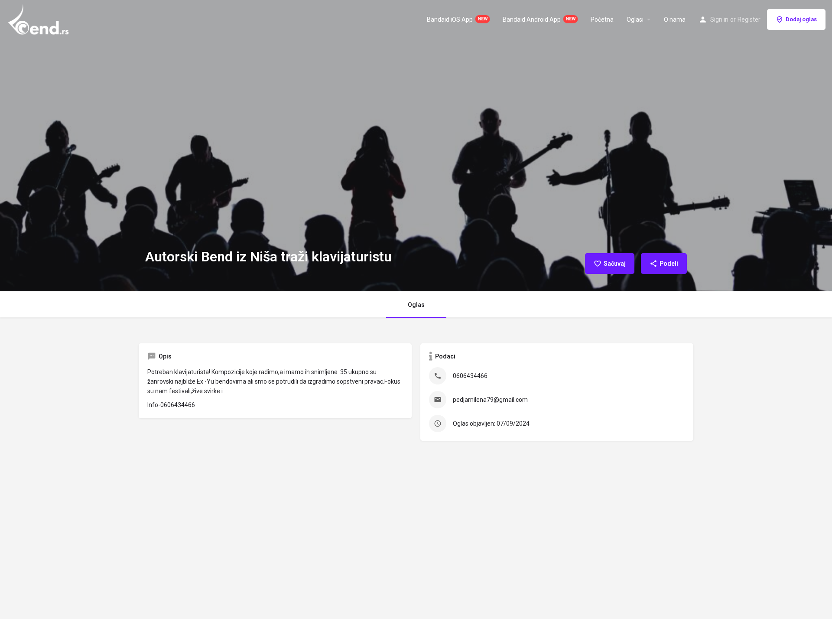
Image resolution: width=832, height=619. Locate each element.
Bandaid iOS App (450, 19)
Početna (602, 19)
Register (749, 19)
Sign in (719, 19)
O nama (675, 19)
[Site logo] (39, 18)
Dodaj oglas (801, 19)
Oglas (416, 304)
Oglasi (635, 19)
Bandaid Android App (532, 19)
